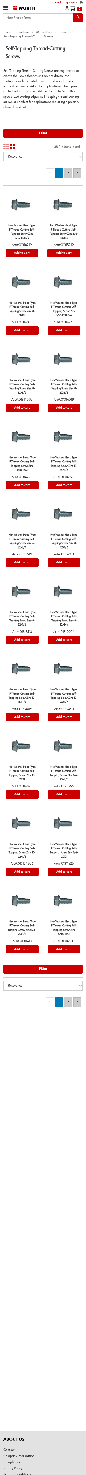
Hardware (23, 32)
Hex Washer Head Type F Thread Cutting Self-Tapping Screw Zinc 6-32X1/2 (22, 618)
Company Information (19, 1456)
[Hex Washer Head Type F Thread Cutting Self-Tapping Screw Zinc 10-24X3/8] (64, 438)
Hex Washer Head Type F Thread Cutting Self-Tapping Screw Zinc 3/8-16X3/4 (64, 232)
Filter (43, 133)
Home (7, 32)
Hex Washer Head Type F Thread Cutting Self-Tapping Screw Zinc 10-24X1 (22, 773)
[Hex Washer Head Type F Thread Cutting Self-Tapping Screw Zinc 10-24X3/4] (22, 670)
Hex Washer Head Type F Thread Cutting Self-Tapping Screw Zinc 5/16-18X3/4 (21, 232)
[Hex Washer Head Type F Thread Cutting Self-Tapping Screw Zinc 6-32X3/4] (22, 515)
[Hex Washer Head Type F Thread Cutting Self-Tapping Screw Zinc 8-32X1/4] (64, 593)
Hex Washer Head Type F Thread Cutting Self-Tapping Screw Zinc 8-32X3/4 (63, 386)
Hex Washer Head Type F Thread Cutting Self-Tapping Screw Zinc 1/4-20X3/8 (64, 773)
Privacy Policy (12, 1468)
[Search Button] (78, 17)
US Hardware (44, 32)
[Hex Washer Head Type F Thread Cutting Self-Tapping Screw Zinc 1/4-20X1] (64, 825)
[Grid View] (13, 146)
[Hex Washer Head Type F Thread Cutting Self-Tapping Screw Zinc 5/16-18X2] (64, 902)
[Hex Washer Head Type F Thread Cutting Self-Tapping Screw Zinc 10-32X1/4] (22, 825)
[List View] (6, 146)
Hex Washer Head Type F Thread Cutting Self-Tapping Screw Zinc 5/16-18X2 (63, 928)
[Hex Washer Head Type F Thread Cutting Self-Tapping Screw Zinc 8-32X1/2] (64, 515)
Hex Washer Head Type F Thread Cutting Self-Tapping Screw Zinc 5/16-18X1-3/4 (63, 309)
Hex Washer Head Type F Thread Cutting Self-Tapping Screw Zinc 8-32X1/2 (63, 541)
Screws (63, 32)
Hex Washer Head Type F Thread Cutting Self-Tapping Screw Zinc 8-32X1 (22, 309)
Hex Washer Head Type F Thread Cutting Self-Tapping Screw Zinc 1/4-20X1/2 (22, 928)
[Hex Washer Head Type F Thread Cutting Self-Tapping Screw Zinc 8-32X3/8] (22, 361)
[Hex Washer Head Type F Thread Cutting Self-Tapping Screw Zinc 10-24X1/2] (64, 670)
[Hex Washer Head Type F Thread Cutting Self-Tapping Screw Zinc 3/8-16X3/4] (63, 206)
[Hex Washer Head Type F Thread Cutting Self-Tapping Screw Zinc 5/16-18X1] (22, 438)
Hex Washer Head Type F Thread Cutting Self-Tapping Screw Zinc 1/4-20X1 (64, 850)
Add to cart (22, 253)
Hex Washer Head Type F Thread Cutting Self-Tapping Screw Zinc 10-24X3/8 (63, 464)
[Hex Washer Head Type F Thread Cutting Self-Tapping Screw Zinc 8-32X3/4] (64, 361)
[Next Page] (77, 173)
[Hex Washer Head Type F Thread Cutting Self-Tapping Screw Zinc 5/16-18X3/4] (22, 206)
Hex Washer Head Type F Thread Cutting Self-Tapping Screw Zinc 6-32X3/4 (22, 541)
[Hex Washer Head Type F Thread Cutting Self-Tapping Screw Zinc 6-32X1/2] (22, 593)
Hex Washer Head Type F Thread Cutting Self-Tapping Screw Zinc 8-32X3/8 (22, 386)
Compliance (11, 1462)
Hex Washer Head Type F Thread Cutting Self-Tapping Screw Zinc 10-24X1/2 (63, 696)
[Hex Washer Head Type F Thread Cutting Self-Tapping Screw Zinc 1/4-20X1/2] (22, 902)
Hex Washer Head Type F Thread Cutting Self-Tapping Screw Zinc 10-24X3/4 (22, 696)
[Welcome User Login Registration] (67, 8)
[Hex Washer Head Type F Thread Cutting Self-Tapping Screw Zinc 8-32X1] (22, 284)
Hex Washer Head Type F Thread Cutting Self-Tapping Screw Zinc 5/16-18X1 (22, 464)
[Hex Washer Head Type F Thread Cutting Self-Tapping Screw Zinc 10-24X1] (22, 748)
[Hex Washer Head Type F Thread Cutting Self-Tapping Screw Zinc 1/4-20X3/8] (64, 748)
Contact (9, 1450)
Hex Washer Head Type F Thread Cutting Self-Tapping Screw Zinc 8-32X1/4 (63, 618)
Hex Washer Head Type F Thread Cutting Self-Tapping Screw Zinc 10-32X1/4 (22, 850)
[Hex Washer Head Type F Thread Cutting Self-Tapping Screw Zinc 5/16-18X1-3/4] (64, 284)
